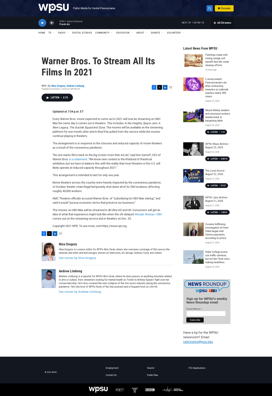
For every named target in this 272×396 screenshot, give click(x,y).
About (140, 32)
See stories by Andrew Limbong (80, 292)
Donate (225, 8)
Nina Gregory (58, 85)
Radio (61, 32)
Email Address (194, 308)
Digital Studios (82, 32)
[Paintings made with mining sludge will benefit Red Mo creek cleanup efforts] (193, 60)
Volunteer (174, 32)
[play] (42, 23)
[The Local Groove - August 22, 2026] (193, 176)
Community (102, 32)
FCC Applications (197, 368)
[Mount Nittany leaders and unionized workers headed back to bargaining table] (193, 115)
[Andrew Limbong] (49, 278)
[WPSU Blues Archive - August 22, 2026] (193, 149)
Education (123, 32)
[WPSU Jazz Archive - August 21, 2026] (193, 202)
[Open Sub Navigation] (54, 32)
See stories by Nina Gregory (77, 258)
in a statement (78, 159)
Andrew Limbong (75, 85)
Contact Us (111, 375)
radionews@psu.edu (198, 342)
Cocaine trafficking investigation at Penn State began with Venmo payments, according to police (216, 231)
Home (41, 32)
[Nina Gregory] (49, 251)
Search (150, 368)
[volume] (51, 22)
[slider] (56, 22)
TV (49, 32)
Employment (112, 368)
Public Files (152, 375)
